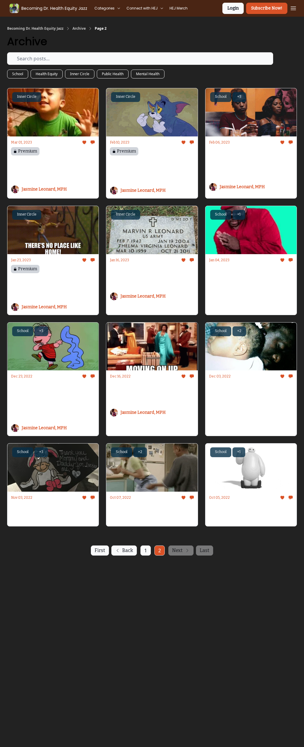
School (17, 73)
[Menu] (293, 7)
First (100, 550)
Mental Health (147, 73)
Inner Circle (79, 73)
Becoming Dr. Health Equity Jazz (35, 28)
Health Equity (47, 73)
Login (233, 8)
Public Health (113, 73)
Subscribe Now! (266, 8)
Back (127, 550)
